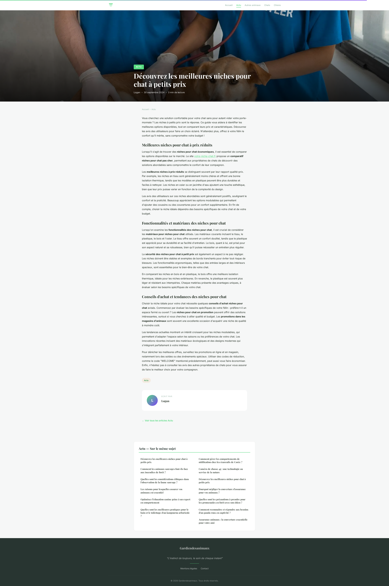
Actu (238, 5)
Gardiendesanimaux (194, 548)
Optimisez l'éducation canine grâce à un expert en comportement (165, 501)
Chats (267, 5)
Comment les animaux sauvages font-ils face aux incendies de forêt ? (164, 470)
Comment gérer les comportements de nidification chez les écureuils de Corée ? (220, 460)
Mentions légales (188, 568)
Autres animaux (253, 5)
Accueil (229, 5)
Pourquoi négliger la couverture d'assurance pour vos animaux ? (222, 491)
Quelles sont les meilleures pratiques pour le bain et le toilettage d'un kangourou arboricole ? (165, 513)
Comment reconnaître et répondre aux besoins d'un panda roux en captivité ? (223, 511)
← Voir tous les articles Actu (157, 420)
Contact (205, 568)
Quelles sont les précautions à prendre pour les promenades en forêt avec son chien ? (222, 501)
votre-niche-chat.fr (205, 156)
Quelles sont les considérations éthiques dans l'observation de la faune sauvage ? (165, 481)
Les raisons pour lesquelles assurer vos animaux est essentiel (161, 491)
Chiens (277, 5)
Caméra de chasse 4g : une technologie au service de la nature (221, 470)
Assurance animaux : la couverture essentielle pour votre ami (223, 521)
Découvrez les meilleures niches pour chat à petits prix (164, 460)
